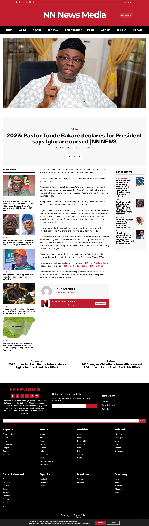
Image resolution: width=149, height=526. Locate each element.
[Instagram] (20, 2)
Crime (118, 199)
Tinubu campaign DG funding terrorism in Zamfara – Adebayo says (124, 223)
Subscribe (91, 406)
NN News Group (96, 266)
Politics (74, 129)
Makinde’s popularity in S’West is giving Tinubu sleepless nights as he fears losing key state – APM (18, 242)
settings (87, 524)
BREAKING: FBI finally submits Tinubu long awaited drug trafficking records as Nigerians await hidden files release (124, 188)
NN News (88, 263)
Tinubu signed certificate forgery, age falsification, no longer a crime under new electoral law (19, 311)
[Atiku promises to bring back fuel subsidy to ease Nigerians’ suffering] (19, 259)
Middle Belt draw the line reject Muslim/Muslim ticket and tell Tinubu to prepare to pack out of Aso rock (18, 346)
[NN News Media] (47, 291)
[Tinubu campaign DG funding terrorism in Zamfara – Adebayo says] (140, 221)
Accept (100, 523)
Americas (119, 231)
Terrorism (120, 217)
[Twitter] (30, 2)
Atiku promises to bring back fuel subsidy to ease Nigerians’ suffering (18, 277)
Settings (113, 523)
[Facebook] (16, 2)
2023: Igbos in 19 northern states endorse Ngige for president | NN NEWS (37, 366)
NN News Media (66, 148)
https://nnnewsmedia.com (66, 292)
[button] (126, 15)
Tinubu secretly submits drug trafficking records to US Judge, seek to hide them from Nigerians (124, 208)
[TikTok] (26, 2)
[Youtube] (33, 2)
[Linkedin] (23, 2)
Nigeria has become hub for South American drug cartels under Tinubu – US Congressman (125, 238)
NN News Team (101, 263)
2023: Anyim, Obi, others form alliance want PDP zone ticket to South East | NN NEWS (111, 366)
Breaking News (121, 178)
